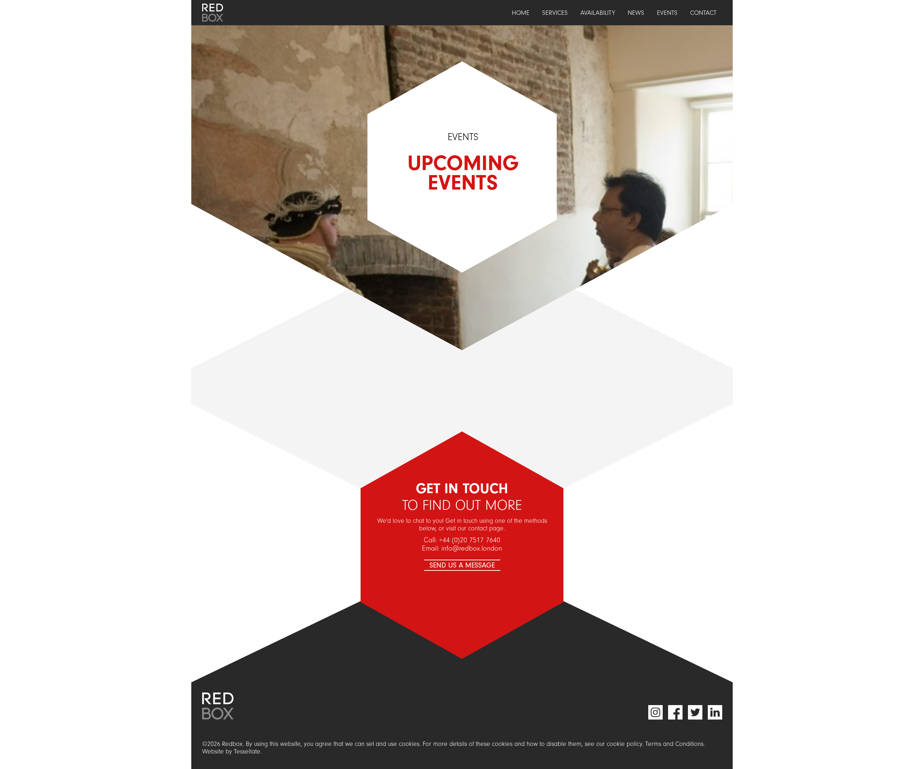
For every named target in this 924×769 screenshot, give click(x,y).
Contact (703, 13)
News (636, 13)
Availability (597, 13)
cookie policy (624, 744)
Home (520, 13)
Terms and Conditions (674, 744)
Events (667, 13)
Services (555, 13)
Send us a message (462, 565)
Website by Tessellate (231, 751)
